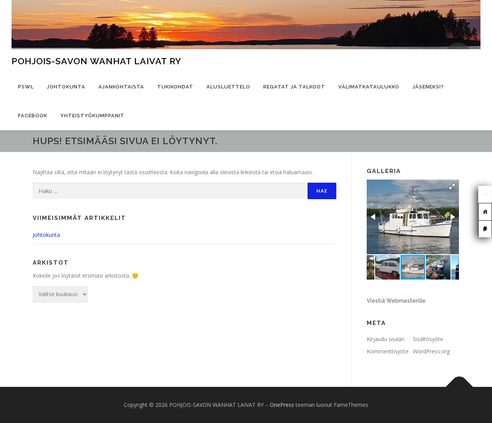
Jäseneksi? (428, 87)
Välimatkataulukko (368, 87)
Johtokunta (66, 87)
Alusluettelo (228, 87)
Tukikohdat (175, 87)
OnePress (282, 404)
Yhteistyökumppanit (92, 115)
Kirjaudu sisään (385, 339)
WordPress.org (431, 351)
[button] (452, 186)
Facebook (32, 115)
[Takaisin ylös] (459, 387)
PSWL (26, 87)
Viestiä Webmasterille (396, 301)
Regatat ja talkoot (294, 87)
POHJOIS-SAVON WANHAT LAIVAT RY (96, 60)
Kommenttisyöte (388, 351)
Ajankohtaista (121, 87)
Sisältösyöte (428, 339)
